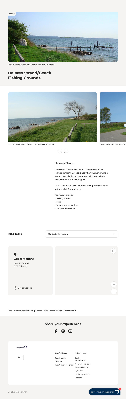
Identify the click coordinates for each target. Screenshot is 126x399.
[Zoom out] (114, 291)
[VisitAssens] (21, 346)
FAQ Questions (81, 367)
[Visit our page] (56, 331)
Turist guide (60, 358)
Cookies (58, 361)
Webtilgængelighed (64, 365)
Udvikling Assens (82, 374)
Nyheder (79, 371)
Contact (78, 378)
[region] (86, 270)
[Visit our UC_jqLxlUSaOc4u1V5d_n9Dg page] (70, 331)
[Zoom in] (114, 284)
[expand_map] (113, 251)
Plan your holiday (82, 364)
